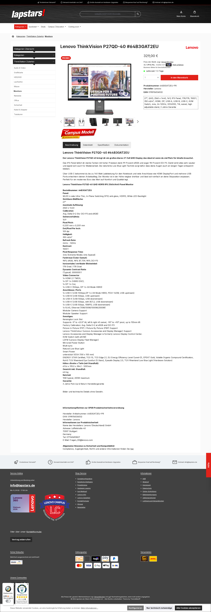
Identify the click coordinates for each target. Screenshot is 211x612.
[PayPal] (114, 559)
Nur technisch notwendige (159, 608)
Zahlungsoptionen (149, 498)
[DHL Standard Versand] (153, 559)
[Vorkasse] (79, 559)
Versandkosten (99, 597)
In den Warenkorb (179, 77)
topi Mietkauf (82, 491)
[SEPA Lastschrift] (115, 565)
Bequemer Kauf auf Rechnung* (136, 2)
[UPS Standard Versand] (144, 559)
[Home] (13, 36)
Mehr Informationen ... (89, 608)
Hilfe (208, 465)
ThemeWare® (135, 599)
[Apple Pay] (106, 565)
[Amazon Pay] (105, 559)
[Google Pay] (97, 565)
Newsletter (81, 507)
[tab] (71, 145)
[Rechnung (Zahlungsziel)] (87, 559)
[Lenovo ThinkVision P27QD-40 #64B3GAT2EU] (99, 89)
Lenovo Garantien (83, 498)
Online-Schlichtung (149, 491)
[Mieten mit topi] (95, 559)
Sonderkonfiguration (84, 479)
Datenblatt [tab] (88, 145)
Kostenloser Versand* (48, 2)
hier (132, 449)
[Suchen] (138, 14)
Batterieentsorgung (150, 495)
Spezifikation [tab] (103, 145)
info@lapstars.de (22, 485)
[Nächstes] (137, 89)
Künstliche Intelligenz (85, 482)
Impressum (147, 485)
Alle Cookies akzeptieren (188, 608)
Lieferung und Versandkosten (153, 501)
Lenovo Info (81, 495)
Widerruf (146, 482)
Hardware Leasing (83, 488)
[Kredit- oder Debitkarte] (83, 565)
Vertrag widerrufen (21, 539)
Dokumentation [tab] (121, 145)
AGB (144, 479)
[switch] (8, 601)
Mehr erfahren (178, 65)
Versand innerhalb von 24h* (73, 2)
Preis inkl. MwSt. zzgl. (158, 62)
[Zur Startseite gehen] (28, 14)
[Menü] (12, 584)
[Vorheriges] (62, 89)
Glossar (80, 504)
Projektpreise (82, 485)
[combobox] (107, 14)
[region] (99, 95)
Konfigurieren (135, 608)
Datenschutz (147, 488)
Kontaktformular (34, 531)
